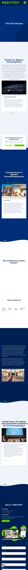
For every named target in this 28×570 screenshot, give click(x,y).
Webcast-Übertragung (10, 182)
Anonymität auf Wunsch (17, 113)
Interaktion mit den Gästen (17, 182)
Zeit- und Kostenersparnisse (14, 113)
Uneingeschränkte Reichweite (10, 113)
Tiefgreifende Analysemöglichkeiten (14, 182)
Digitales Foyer (4, 309)
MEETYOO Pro (5, 69)
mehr (5, 460)
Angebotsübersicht (9, 145)
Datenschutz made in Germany (20, 182)
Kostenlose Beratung (19, 145)
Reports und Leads (22, 309)
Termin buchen (6, 520)
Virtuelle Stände (10, 309)
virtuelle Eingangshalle (8, 345)
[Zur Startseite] (11, 2)
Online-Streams (16, 309)
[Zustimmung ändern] (2, 565)
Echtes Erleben (7, 182)
